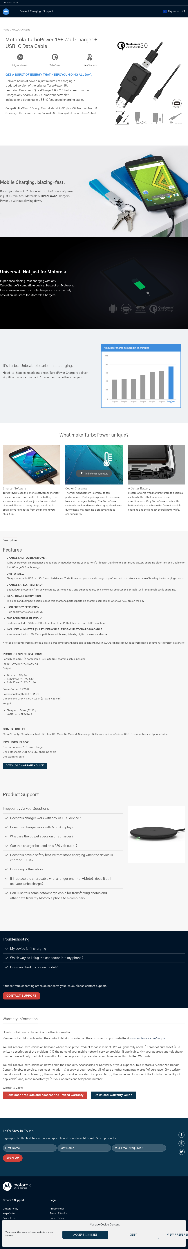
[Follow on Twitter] (182, 1152)
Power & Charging (30, 11)
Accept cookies (85, 1234)
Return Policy (57, 1218)
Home (6, 30)
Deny (133, 1234)
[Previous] (121, 75)
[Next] (176, 75)
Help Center (9, 1213)
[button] (120, 104)
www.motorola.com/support (148, 1038)
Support (48, 11)
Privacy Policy (57, 1209)
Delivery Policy (10, 1209)
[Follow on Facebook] (181, 1135)
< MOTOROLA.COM (11, 2)
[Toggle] (6, 819)
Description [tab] (10, 540)
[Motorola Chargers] (8, 12)
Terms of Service (58, 1213)
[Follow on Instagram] (181, 1143)
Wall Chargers (21, 30)
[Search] (183, 11)
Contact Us (9, 1218)
